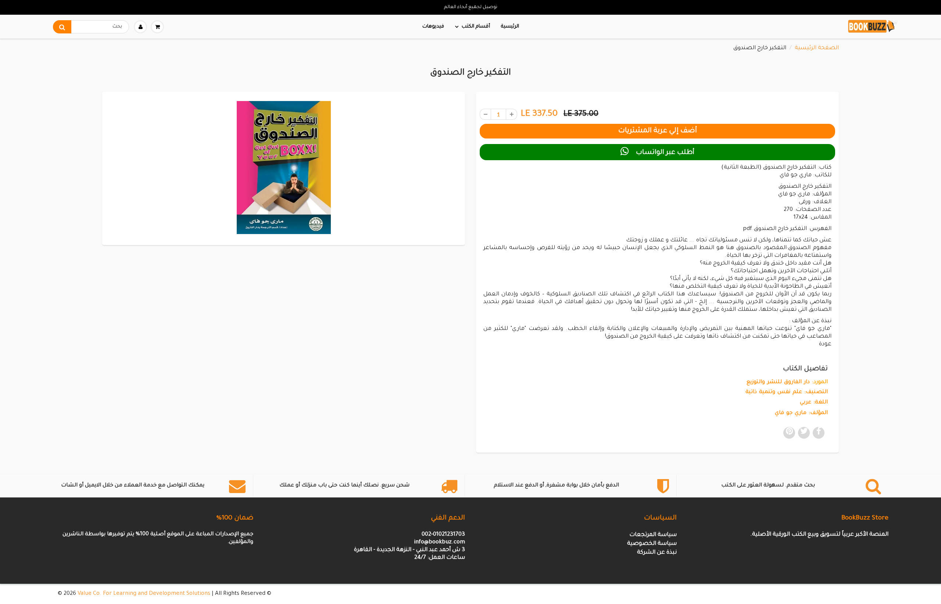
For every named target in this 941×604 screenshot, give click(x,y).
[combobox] (91, 26)
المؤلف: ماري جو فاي (801, 413)
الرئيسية (510, 26)
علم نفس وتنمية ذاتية (773, 392)
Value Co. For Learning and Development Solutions (144, 594)
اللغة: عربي (814, 403)
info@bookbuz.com (439, 542)
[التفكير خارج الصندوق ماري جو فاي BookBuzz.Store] (283, 167)
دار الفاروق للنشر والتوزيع (778, 382)
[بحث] (62, 26)
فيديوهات (433, 26)
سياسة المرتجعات (653, 535)
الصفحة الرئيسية (817, 48)
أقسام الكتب (476, 26)
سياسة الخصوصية (652, 544)
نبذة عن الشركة (657, 553)
